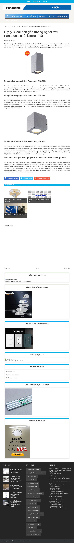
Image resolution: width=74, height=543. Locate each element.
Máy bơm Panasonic (33, 469)
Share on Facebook (13, 178)
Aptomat (42, 473)
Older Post (67, 268)
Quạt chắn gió (32, 527)
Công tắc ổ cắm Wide (34, 524)
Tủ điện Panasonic (33, 507)
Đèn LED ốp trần (32, 486)
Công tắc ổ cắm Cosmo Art (35, 514)
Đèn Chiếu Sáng (30, 16)
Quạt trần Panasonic (11, 377)
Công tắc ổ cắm (32, 473)
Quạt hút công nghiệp (34, 534)
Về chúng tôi (36, 1)
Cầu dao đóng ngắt (33, 497)
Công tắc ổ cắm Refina (34, 531)
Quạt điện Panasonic (33, 500)
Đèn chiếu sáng (32, 476)
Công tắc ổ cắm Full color (35, 493)
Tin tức (14, 40)
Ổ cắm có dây (31, 520)
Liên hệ (45, 1)
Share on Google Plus (43, 178)
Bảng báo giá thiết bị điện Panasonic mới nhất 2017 (16, 470)
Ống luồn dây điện (33, 490)
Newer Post (7, 268)
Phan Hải (69, 541)
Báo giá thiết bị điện (33, 510)
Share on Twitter (28, 178)
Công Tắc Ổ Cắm (17, 16)
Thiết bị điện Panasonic (12, 374)
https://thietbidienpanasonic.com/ (24, 172)
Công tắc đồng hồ (33, 483)
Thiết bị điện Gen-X (33, 517)
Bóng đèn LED (32, 479)
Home (29, 1)
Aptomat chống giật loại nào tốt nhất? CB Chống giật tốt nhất (15, 479)
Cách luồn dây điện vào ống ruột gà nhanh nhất (16, 486)
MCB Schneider (10, 371)
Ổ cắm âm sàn (32, 503)
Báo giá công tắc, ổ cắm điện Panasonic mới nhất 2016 (15, 503)
